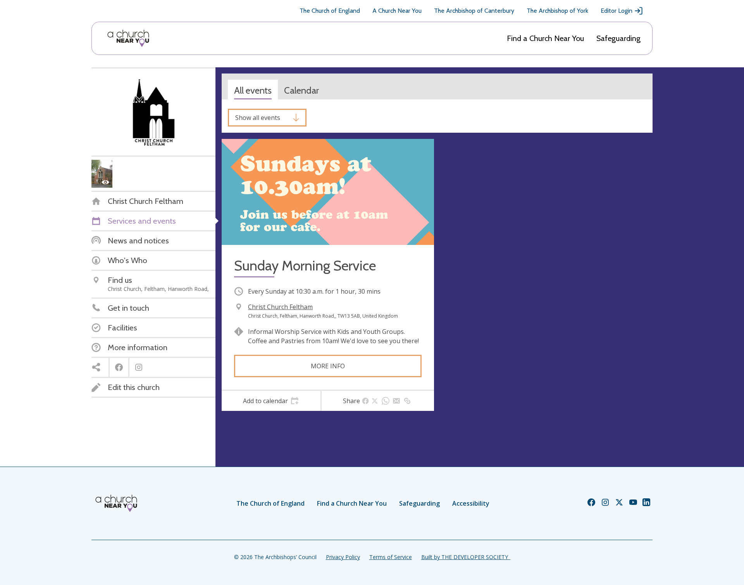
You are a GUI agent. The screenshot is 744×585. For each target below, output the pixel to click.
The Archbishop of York (557, 10)
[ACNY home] (128, 38)
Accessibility (470, 503)
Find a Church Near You (545, 38)
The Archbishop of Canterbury (474, 10)
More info (328, 366)
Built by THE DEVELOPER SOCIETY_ (465, 557)
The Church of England (330, 10)
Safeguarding (618, 38)
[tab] (271, 401)
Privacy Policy (343, 557)
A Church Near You (397, 10)
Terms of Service (390, 557)
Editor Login (616, 10)
